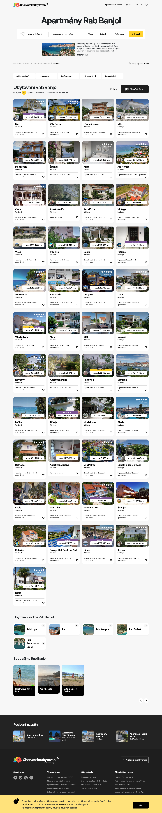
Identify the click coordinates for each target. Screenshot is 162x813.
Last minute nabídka (89, 788)
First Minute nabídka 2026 (91, 785)
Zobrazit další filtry (111, 76)
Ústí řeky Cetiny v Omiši (124, 777)
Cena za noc (44, 76)
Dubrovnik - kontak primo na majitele (61, 792)
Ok (140, 805)
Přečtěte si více (83, 55)
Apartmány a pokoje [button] (113, 5)
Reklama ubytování (88, 777)
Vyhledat (136, 34)
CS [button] (129, 5)
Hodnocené (89, 76)
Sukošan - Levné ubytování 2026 (60, 777)
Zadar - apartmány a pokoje (58, 788)
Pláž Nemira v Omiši (122, 785)
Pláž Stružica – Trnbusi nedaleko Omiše (130, 781)
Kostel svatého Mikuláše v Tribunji (128, 788)
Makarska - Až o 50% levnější (58, 781)
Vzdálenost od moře (22, 76)
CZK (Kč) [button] (138, 5)
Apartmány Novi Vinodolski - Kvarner (61, 785)
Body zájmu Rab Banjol (140, 63)
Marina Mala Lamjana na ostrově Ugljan (130, 792)
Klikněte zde (26, 804)
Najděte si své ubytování (136, 760)
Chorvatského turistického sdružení (94, 781)
